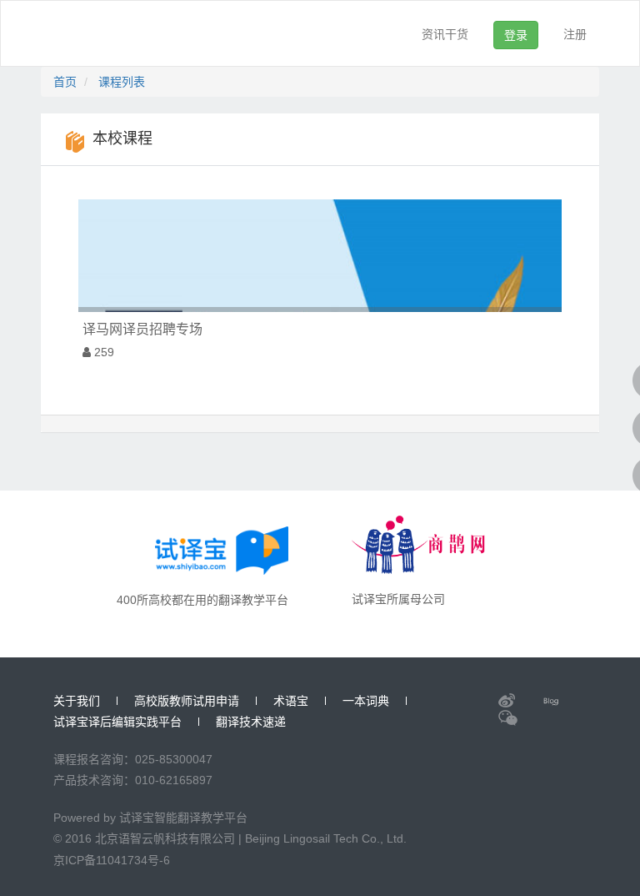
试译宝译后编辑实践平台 (117, 721)
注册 (575, 34)
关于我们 (76, 700)
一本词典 (365, 700)
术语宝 (290, 700)
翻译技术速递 (251, 721)
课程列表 (121, 81)
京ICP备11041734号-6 (111, 860)
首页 (65, 81)
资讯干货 (445, 34)
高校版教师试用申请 (186, 700)
